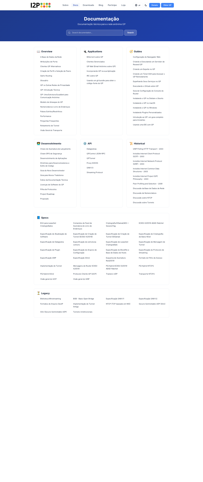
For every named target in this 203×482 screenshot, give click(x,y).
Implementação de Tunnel (51, 266)
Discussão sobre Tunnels (143, 202)
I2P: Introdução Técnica (50, 90)
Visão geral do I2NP (81, 279)
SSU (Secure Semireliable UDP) (53, 312)
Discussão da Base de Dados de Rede (148, 188)
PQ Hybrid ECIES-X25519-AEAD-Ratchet (117, 267)
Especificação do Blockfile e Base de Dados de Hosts (117, 251)
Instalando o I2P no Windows (145, 108)
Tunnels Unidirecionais (82, 312)
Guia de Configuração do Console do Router (148, 92)
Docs (75, 5)
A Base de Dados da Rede (51, 57)
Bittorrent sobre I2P (95, 57)
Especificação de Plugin (50, 250)
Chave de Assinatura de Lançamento (55, 149)
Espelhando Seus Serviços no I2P (147, 81)
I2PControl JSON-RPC (96, 153)
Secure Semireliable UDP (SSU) (152, 304)
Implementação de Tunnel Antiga (84, 305)
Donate (155, 5)
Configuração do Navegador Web (146, 57)
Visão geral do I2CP (48, 279)
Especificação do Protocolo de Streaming (151, 251)
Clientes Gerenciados (96, 62)
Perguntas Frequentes (49, 121)
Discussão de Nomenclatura (144, 193)
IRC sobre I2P (92, 76)
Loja (123, 5)
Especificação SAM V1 (115, 299)
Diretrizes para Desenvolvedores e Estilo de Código (54, 164)
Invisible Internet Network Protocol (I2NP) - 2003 (147, 162)
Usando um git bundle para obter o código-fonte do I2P (101, 81)
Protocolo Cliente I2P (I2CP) (85, 274)
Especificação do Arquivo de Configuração (85, 251)
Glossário (44, 80)
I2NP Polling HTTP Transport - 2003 (148, 149)
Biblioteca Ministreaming (50, 299)
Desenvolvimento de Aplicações (53, 158)
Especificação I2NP (48, 258)
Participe (112, 5)
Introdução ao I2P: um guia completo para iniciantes (148, 118)
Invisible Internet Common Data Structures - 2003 (146, 170)
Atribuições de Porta (48, 62)
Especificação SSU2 (81, 258)
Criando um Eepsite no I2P (144, 69)
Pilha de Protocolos (48, 189)
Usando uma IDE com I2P (143, 125)
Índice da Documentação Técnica (54, 180)
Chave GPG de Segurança (51, 153)
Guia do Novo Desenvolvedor (52, 170)
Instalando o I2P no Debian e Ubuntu (148, 98)
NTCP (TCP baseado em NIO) (118, 304)
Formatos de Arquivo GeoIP (51, 304)
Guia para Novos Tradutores (52, 175)
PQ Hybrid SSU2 (47, 274)
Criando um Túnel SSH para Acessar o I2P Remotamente (149, 75)
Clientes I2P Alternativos (50, 66)
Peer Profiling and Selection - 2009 (147, 184)
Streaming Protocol (95, 172)
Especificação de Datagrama (52, 242)
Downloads (88, 5)
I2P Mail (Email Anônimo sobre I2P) (101, 66)
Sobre (65, 5)
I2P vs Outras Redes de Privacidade (55, 85)
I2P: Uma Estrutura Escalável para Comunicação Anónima (54, 96)
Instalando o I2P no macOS (144, 103)
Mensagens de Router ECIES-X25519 (85, 267)
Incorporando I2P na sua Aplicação (101, 71)
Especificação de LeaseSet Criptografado (117, 243)
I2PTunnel (91, 158)
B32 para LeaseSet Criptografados (48, 224)
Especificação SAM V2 (148, 299)
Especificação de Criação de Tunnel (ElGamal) (117, 235)
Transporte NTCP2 (147, 274)
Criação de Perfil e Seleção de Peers (55, 71)
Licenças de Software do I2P (52, 185)
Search (130, 33)
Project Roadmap (47, 194)
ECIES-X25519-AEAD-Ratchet (151, 223)
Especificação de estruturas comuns (84, 243)
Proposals (44, 199)
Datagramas (92, 149)
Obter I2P (167, 5)
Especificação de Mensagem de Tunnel (152, 243)
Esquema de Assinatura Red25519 (115, 259)
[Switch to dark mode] (146, 5)
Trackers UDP (111, 274)
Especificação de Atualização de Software (53, 235)
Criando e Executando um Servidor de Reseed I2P (149, 63)
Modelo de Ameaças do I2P (51, 102)
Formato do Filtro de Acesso (150, 258)
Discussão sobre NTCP (142, 198)
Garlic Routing (46, 76)
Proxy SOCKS (92, 163)
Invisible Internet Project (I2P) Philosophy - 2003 (145, 177)
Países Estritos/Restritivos (51, 111)
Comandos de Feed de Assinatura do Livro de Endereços (82, 226)
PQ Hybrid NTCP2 (146, 266)
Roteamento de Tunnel (49, 125)
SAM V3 (90, 168)
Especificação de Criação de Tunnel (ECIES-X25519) (85, 235)
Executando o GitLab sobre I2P (146, 86)
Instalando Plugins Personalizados (147, 112)
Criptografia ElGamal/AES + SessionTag (117, 224)
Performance (45, 116)
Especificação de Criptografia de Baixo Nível (151, 235)
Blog (101, 5)
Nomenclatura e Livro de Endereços (55, 107)
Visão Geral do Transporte (51, 130)
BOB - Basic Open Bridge (83, 299)
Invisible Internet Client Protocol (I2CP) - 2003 (146, 155)
